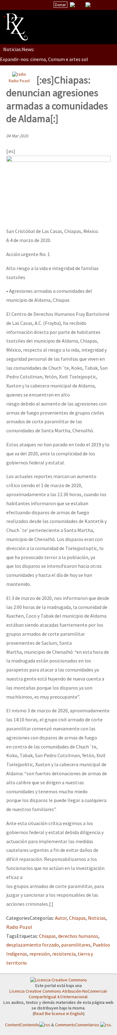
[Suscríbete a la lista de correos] (72, 5)
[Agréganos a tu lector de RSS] (106, 5)
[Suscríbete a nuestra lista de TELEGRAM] (87, 4)
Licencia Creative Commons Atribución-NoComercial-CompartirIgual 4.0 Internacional (58, 993)
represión (39, 954)
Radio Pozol (19, 80)
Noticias (97, 918)
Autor (61, 918)
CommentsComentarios (77, 1025)
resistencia (64, 954)
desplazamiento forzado (32, 945)
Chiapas (77, 918)
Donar (60, 4)
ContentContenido (22, 1025)
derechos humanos (78, 936)
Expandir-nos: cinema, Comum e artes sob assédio (53, 59)
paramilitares (75, 945)
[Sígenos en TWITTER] (80, 4)
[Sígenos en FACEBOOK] (95, 4)
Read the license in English (58, 1013)
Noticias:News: (18, 49)
